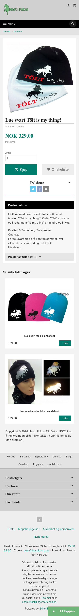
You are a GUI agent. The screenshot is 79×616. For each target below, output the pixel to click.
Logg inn (38, 464)
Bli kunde (25, 456)
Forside (6, 31)
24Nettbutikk (47, 608)
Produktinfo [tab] (15, 205)
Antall (8, 152)
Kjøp (23, 169)
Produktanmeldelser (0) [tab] (22, 257)
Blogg (69, 456)
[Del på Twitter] (33, 189)
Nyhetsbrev (41, 456)
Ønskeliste (60, 169)
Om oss (57, 456)
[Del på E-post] (46, 189)
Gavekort (23, 464)
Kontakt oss (54, 464)
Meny (11, 23)
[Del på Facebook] (39, 189)
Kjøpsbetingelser (29, 529)
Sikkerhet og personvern (59, 529)
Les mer (47, 597)
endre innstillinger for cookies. (39, 601)
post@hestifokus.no (36, 550)
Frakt (11, 529)
